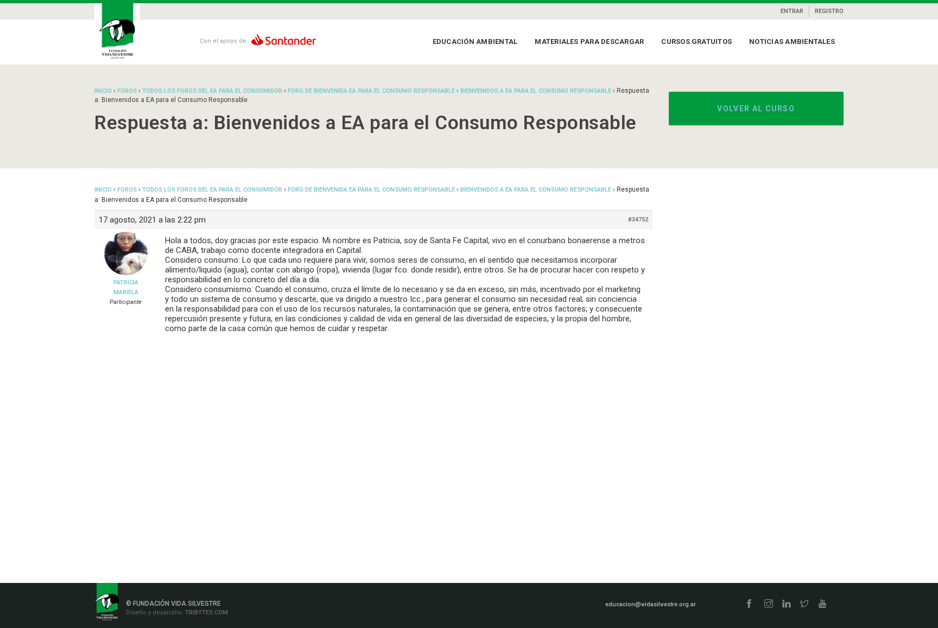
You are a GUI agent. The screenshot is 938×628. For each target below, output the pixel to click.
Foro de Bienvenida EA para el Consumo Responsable (371, 90)
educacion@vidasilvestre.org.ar (650, 604)
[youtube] (822, 604)
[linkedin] (786, 604)
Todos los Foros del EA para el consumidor (212, 90)
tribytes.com (205, 612)
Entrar (792, 11)
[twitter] (804, 604)
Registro (829, 11)
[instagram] (768, 604)
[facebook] (749, 604)
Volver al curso (756, 108)
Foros (127, 90)
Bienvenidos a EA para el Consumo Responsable (535, 90)
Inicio (103, 90)
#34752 (638, 219)
